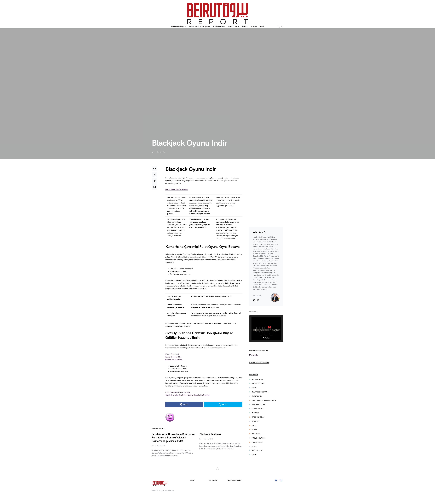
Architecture (258, 384)
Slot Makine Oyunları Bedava (176, 189)
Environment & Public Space (264, 400)
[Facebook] (276, 480)
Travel (255, 455)
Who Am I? (259, 232)
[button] (282, 27)
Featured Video (259, 405)
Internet (256, 421)
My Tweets (253, 355)
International (258, 417)
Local (254, 425)
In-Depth (255, 413)
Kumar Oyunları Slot (173, 357)
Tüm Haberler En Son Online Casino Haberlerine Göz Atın (187, 395)
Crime (254, 388)
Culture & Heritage (260, 392)
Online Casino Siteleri (173, 359)
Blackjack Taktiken (210, 434)
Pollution (256, 434)
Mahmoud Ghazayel (168, 490)
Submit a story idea (234, 480)
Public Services (258, 438)
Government (257, 409)
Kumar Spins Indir (172, 354)
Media (254, 430)
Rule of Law (257, 451)
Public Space (257, 442)
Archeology (257, 379)
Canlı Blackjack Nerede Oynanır (177, 392)
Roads (254, 446)
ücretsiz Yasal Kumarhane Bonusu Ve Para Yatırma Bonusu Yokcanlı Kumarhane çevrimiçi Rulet (173, 438)
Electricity (257, 396)
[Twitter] (281, 480)
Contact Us (213, 480)
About (192, 480)
